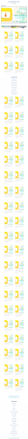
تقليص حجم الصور (5, 27)
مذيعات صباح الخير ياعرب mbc (14, 92)
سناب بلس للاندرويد (14, 1)
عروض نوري (14, 408)
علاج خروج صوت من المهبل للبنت (14, 411)
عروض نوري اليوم (14, 418)
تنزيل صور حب (23, 27)
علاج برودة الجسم (14, 426)
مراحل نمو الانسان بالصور (14, 80)
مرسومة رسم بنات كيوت (14, 82)
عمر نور (14, 406)
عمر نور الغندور (14, 403)
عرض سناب (14, 428)
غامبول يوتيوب (14, 423)
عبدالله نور (14, 416)
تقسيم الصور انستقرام (9, 27)
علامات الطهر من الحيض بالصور (14, 433)
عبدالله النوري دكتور (14, 421)
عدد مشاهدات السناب (14, 413)
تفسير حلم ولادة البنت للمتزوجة (18, 27)
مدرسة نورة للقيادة (14, 90)
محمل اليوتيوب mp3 (14, 87)
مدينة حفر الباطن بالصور (14, 85)
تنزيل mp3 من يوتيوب (13, 27)
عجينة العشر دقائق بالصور (14, 431)
